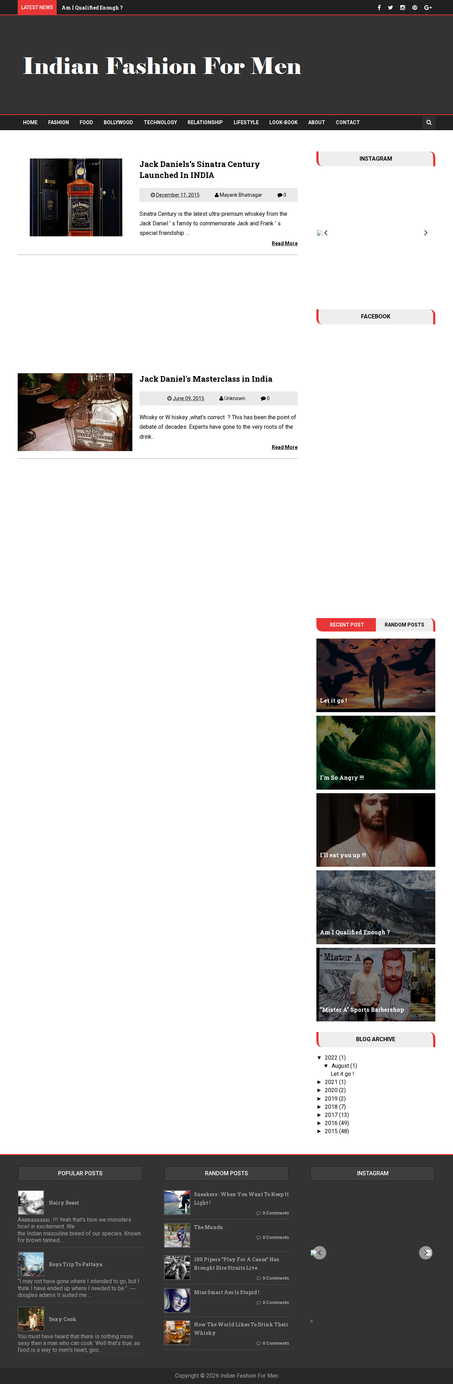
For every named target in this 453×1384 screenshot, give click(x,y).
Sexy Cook (62, 1319)
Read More (285, 243)
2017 (332, 1115)
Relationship (205, 122)
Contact (348, 122)
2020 (332, 1090)
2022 (332, 1057)
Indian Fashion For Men (249, 1375)
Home (30, 122)
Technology (160, 122)
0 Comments (276, 1213)
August (341, 1065)
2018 (332, 1106)
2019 (332, 1098)
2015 (332, 1131)
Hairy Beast (64, 1202)
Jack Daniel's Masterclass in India (206, 379)
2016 (332, 1123)
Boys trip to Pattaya (75, 1264)
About (316, 122)
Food (86, 122)
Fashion (58, 122)
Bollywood (118, 122)
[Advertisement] (157, 310)
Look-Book (283, 122)
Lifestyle (246, 122)
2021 (332, 1082)
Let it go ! (342, 1074)
